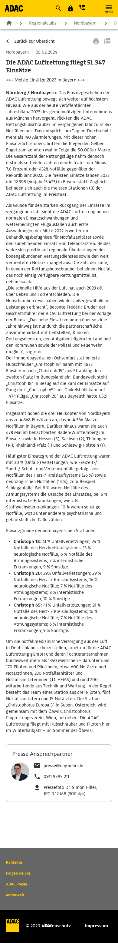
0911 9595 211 (56, 776)
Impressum (96, 925)
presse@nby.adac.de (63, 765)
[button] (58, 8)
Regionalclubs (42, 23)
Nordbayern (85, 23)
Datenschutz (58, 925)
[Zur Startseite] (14, 8)
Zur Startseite (9, 22)
